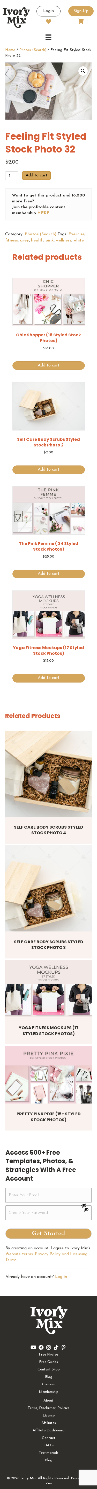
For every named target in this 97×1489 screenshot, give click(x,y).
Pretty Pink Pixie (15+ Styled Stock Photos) (49, 1117)
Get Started (48, 1234)
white (78, 240)
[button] (83, 71)
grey (24, 240)
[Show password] (86, 1205)
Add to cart (36, 175)
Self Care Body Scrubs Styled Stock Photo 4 (48, 830)
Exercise (76, 234)
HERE (43, 213)
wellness (63, 240)
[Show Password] (86, 1210)
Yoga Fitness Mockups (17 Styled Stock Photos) (49, 1030)
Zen (49, 1483)
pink (50, 240)
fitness (11, 240)
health (37, 240)
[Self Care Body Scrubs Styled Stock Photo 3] (48, 888)
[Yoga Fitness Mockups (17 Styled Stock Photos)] (48, 988)
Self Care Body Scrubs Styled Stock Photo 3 (48, 944)
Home (10, 50)
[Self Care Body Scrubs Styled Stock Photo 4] (48, 774)
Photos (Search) (32, 50)
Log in (61, 1277)
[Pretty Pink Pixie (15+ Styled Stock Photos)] (48, 1075)
